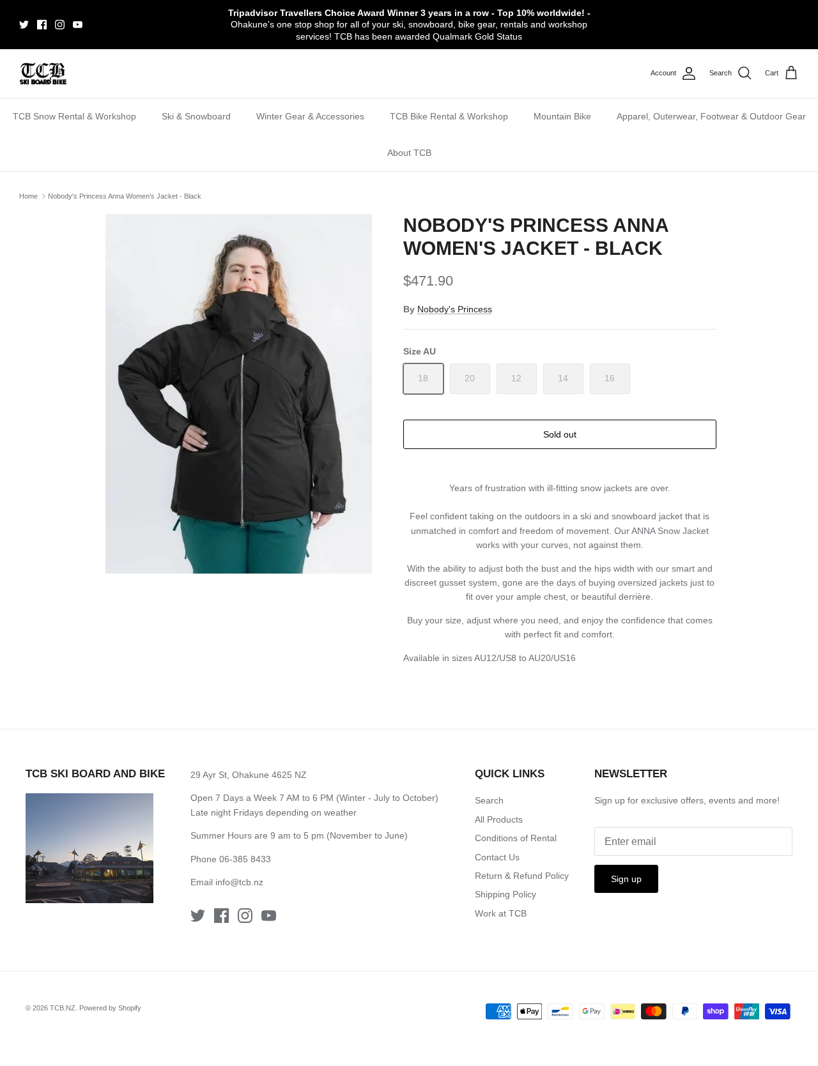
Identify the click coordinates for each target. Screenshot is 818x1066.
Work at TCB (501, 913)
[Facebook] (42, 24)
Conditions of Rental (516, 838)
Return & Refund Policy (522, 876)
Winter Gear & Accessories (310, 116)
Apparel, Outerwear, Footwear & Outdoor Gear (711, 116)
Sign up (626, 879)
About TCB (409, 153)
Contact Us (497, 857)
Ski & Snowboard (196, 116)
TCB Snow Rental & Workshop (74, 116)
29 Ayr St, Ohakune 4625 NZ (248, 775)
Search (489, 800)
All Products (499, 819)
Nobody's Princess (454, 309)
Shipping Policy (505, 894)
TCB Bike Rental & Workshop (449, 116)
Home (28, 196)
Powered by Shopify (110, 1008)
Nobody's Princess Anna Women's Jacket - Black (124, 196)
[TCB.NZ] (43, 74)
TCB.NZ (62, 1008)
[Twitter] (24, 24)
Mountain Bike (562, 116)
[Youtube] (77, 24)
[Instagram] (60, 24)
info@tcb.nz (239, 882)
